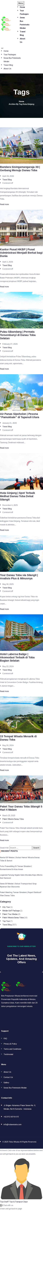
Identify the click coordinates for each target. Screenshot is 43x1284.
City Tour (6, 907)
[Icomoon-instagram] (24, 1017)
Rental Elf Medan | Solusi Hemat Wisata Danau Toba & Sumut (20, 859)
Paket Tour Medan (10, 914)
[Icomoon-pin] (33, 1017)
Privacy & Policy (10, 1044)
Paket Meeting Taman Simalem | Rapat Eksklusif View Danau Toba (20, 894)
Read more (4, 204)
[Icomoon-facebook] (14, 1017)
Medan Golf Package (11, 911)
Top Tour (6, 921)
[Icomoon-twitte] (4, 1017)
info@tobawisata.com (13, 1124)
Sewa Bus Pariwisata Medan (15, 1088)
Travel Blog (8, 65)
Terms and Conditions (12, 1049)
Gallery (6, 1082)
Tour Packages (10, 54)
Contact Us (8, 1077)
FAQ (5, 1038)
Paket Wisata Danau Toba (13, 819)
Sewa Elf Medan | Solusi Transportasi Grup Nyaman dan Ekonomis (18, 885)
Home (22, 7)
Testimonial (8, 1054)
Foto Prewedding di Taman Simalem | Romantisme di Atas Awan (16, 867)
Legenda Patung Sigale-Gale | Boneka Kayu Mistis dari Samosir (21, 876)
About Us (7, 68)
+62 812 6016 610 (11, 1117)
